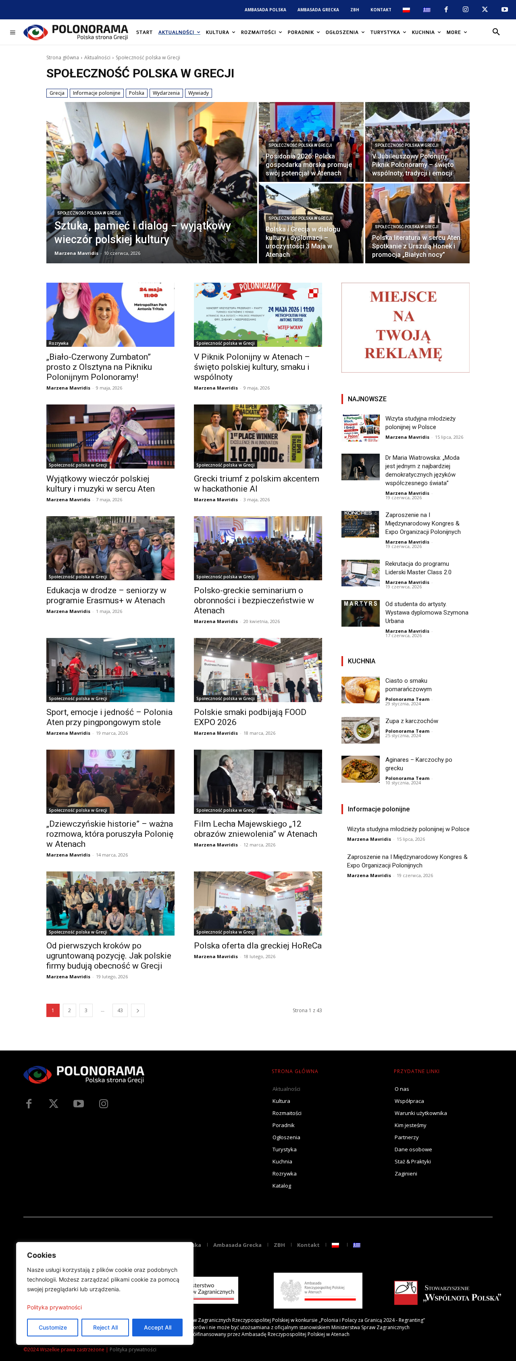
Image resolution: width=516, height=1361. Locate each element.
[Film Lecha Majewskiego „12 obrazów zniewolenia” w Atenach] (258, 782)
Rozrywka (59, 343)
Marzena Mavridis (68, 388)
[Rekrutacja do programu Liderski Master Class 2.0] (360, 573)
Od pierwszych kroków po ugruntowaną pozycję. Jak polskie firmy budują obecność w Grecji (108, 956)
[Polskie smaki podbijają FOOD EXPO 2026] (258, 670)
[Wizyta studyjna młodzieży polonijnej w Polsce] (360, 428)
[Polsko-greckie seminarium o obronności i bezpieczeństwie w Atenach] (258, 548)
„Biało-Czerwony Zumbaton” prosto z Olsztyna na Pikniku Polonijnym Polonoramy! (99, 367)
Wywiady (198, 93)
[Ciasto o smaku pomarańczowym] (360, 690)
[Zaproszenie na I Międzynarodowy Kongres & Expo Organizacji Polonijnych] (360, 524)
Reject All (105, 1327)
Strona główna (62, 57)
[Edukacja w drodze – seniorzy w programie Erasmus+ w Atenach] (110, 548)
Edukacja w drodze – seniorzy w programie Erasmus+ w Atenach (106, 595)
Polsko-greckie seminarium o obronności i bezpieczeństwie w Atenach (254, 600)
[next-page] (138, 1010)
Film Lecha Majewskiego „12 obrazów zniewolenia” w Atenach (255, 829)
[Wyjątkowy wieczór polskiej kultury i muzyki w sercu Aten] (110, 436)
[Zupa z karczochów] (360, 730)
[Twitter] (53, 1104)
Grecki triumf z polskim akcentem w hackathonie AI (256, 484)
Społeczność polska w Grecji (89, 213)
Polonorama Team (407, 699)
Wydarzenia (166, 93)
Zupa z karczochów (411, 721)
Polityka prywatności (54, 1307)
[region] (105, 1293)
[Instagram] (465, 9)
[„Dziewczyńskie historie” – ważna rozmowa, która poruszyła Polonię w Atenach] (110, 782)
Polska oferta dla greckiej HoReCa (258, 945)
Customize (53, 1327)
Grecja (57, 93)
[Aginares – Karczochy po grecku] (360, 769)
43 (120, 1010)
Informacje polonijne (97, 93)
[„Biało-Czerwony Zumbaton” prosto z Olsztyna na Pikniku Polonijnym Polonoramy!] (110, 315)
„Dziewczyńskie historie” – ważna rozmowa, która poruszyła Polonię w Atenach (109, 834)
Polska (136, 93)
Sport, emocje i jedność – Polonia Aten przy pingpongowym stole (109, 717)
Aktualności (97, 57)
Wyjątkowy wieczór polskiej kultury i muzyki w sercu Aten (100, 484)
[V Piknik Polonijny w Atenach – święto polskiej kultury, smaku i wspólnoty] (258, 315)
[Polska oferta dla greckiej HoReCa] (258, 903)
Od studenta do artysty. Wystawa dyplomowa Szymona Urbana (426, 612)
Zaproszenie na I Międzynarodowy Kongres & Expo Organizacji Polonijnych (423, 523)
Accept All (157, 1327)
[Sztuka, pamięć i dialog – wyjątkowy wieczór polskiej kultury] (151, 182)
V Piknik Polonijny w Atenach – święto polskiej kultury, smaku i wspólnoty (252, 367)
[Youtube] (504, 9)
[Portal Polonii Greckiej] (75, 32)
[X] (485, 9)
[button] (496, 32)
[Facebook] (446, 9)
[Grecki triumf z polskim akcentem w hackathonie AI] (258, 436)
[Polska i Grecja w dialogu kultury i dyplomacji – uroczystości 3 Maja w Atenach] (311, 223)
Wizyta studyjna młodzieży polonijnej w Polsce (408, 829)
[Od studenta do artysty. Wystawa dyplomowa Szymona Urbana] (360, 613)
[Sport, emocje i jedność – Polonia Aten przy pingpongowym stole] (110, 670)
